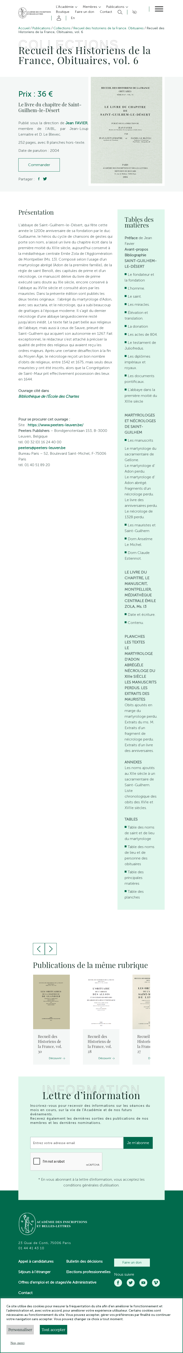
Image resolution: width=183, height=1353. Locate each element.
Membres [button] (90, 7)
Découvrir (55, 1058)
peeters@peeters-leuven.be (42, 447)
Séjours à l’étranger (34, 1271)
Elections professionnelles (88, 1271)
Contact (25, 1292)
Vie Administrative (81, 1282)
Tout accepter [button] (53, 1329)
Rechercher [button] (119, 12)
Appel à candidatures (36, 1261)
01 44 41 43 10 (31, 1248)
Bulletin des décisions (84, 1261)
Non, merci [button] (17, 1343)
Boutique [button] (62, 12)
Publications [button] (115, 7)
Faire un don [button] (84, 12)
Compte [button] (58, 18)
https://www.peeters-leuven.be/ (55, 425)
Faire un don (132, 1262)
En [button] (73, 18)
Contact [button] (106, 12)
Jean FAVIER (76, 123)
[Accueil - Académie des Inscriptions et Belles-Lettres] (53, 1224)
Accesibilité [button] (134, 12)
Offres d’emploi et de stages (42, 1282)
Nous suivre (124, 1274)
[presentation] (39, 949)
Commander (39, 165)
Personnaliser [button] (20, 1329)
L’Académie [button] (65, 7)
